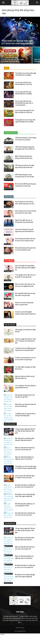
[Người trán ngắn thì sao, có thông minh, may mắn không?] (9, 222)
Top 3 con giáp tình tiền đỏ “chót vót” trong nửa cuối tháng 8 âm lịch (25, 341)
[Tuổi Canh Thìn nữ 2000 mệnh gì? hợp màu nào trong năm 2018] (9, 350)
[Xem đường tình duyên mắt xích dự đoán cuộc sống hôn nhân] (9, 241)
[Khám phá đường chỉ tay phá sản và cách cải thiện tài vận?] (9, 250)
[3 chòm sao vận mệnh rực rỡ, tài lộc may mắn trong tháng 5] (9, 360)
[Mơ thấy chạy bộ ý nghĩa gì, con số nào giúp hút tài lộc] (9, 508)
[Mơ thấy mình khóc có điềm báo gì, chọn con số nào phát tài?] (9, 489)
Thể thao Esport (20, 627)
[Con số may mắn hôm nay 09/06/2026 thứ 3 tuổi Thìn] (9, 85)
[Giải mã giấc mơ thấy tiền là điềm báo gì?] (9, 332)
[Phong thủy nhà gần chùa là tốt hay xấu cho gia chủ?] (9, 398)
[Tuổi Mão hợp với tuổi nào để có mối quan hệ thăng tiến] (9, 418)
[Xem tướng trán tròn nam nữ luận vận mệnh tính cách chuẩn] (9, 213)
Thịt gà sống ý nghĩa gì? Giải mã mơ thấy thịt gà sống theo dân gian (25, 431)
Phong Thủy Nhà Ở (8, 142)
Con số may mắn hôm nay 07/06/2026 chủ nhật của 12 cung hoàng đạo (24, 103)
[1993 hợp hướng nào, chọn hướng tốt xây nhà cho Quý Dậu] (9, 140)
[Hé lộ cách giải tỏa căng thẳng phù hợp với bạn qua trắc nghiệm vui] (9, 268)
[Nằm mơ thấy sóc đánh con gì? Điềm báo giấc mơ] (9, 379)
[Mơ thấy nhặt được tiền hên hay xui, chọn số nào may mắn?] (9, 517)
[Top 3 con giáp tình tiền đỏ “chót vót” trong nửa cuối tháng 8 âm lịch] (9, 340)
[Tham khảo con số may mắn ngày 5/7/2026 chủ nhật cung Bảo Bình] (20, 32)
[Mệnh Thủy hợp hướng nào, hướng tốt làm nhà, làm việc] (9, 158)
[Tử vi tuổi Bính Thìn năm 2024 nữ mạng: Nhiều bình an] (9, 388)
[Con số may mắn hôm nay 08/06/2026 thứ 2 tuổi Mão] (9, 94)
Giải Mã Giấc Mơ (8, 534)
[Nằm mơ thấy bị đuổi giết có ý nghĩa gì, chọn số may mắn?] (9, 461)
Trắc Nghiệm (7, 271)
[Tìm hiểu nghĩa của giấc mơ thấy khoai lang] (9, 369)
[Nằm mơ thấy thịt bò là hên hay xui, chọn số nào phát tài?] (9, 452)
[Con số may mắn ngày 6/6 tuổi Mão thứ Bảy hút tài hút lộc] (9, 113)
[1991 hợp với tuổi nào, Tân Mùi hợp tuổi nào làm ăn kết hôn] (9, 168)
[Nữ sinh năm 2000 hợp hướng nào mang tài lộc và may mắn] (9, 186)
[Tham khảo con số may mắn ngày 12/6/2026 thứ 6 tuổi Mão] (9, 75)
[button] (37, 2)
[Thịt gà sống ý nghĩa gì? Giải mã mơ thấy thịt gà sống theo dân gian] (9, 431)
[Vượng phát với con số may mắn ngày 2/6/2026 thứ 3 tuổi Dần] (9, 122)
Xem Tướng (7, 207)
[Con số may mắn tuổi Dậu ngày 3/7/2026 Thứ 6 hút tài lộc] (16, 59)
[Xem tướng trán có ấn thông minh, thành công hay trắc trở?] (9, 204)
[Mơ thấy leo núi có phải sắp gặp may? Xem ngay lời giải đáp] (9, 498)
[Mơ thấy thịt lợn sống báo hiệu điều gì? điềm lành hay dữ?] (9, 442)
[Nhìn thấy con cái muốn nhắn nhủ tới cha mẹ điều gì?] (9, 408)
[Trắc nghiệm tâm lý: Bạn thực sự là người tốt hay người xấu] (9, 277)
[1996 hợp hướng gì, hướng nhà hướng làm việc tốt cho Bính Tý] (9, 149)
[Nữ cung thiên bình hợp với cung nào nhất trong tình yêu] (9, 296)
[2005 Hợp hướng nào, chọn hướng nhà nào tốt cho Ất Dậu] (9, 177)
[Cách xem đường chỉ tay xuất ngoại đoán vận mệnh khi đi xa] (9, 232)
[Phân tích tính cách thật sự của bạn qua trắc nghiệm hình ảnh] (9, 286)
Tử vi (6, 68)
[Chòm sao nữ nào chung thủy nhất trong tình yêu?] (9, 305)
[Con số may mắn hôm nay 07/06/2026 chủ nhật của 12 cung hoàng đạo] (9, 103)
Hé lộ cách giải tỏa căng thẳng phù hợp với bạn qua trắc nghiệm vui (25, 268)
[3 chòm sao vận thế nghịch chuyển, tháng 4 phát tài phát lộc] (9, 314)
